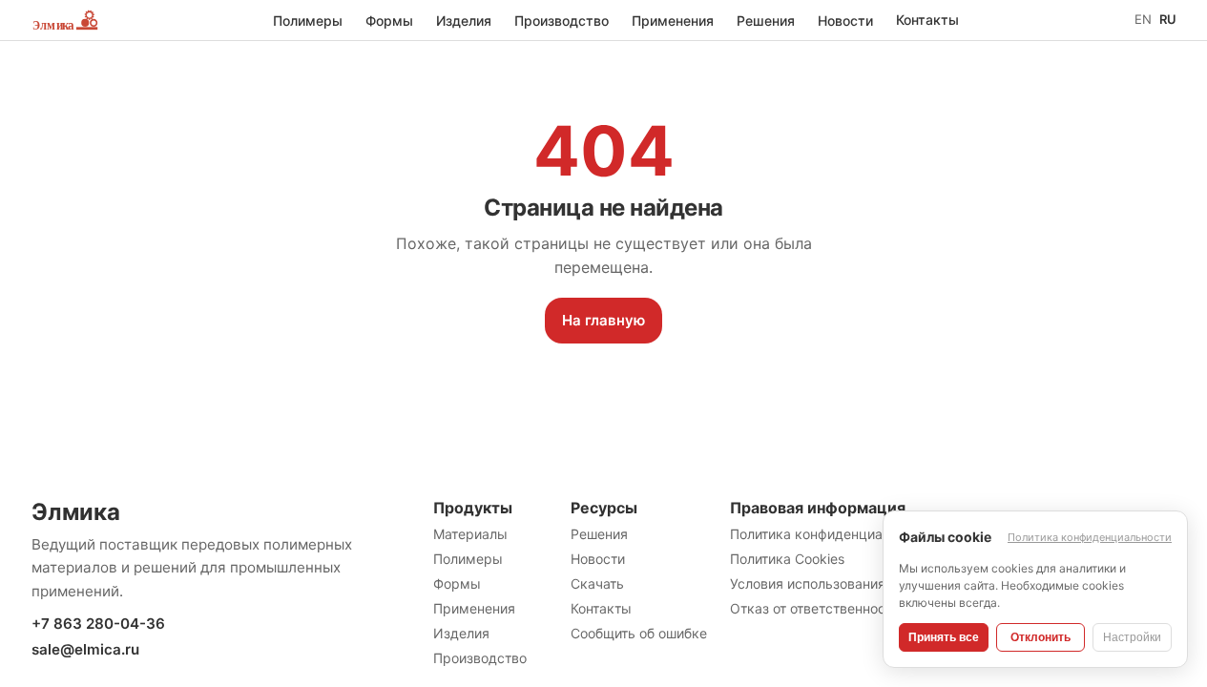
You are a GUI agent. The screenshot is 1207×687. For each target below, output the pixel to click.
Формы (389, 20)
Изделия (463, 20)
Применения (673, 20)
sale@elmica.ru (85, 649)
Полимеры (308, 20)
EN (1143, 19)
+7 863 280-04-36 (98, 623)
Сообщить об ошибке (639, 633)
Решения (766, 20)
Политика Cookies (787, 559)
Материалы (470, 534)
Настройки (1132, 637)
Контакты (927, 19)
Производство (561, 20)
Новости (845, 20)
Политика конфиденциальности (832, 534)
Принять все (943, 637)
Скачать (597, 583)
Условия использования (807, 583)
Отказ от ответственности (815, 608)
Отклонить (1040, 637)
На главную (603, 320)
